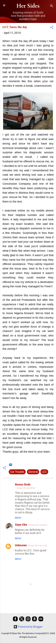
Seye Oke (21, 524)
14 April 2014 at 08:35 (37, 525)
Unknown (21, 545)
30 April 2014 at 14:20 (37, 545)
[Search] (52, 6)
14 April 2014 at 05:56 (25, 488)
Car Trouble (17, 471)
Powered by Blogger (30, 626)
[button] (52, 27)
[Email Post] (10, 465)
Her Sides (28, 6)
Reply (18, 518)
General (33, 471)
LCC (44, 471)
